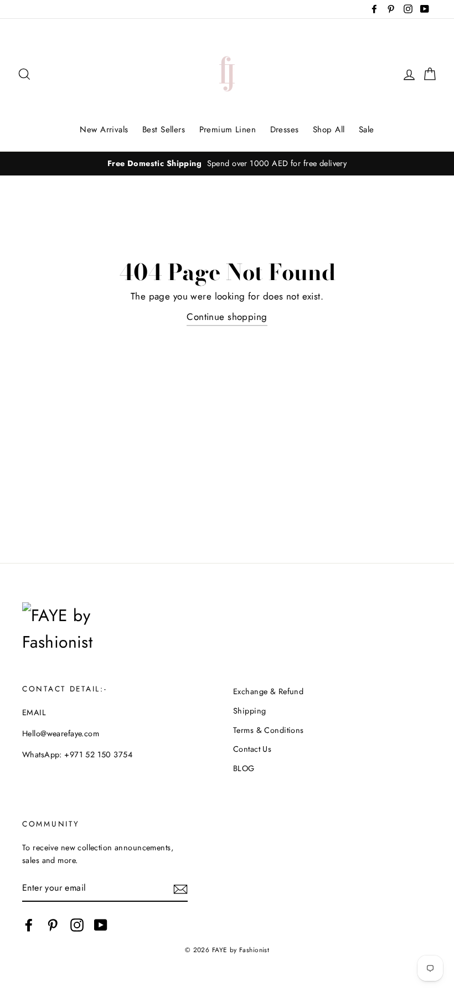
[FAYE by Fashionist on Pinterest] (52, 925)
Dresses (284, 129)
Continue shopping (227, 316)
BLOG (244, 768)
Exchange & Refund (268, 691)
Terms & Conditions (268, 730)
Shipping (249, 710)
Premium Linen (227, 129)
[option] (227, 163)
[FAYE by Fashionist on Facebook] (28, 925)
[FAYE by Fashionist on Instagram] (77, 925)
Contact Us (252, 749)
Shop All (328, 129)
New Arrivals (104, 129)
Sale (366, 129)
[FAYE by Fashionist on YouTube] (100, 925)
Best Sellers (163, 129)
